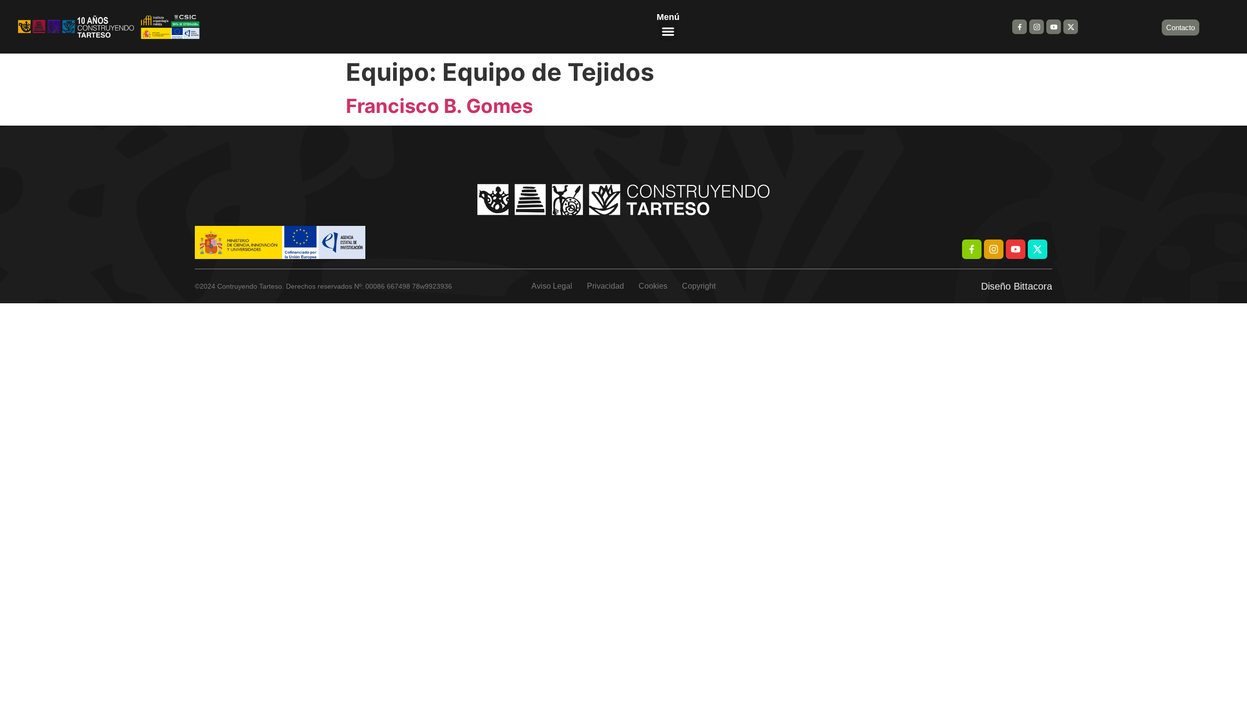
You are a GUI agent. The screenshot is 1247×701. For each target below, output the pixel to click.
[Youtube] (1053, 26)
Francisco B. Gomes (439, 106)
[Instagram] (1036, 26)
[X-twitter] (1070, 26)
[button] (668, 31)
